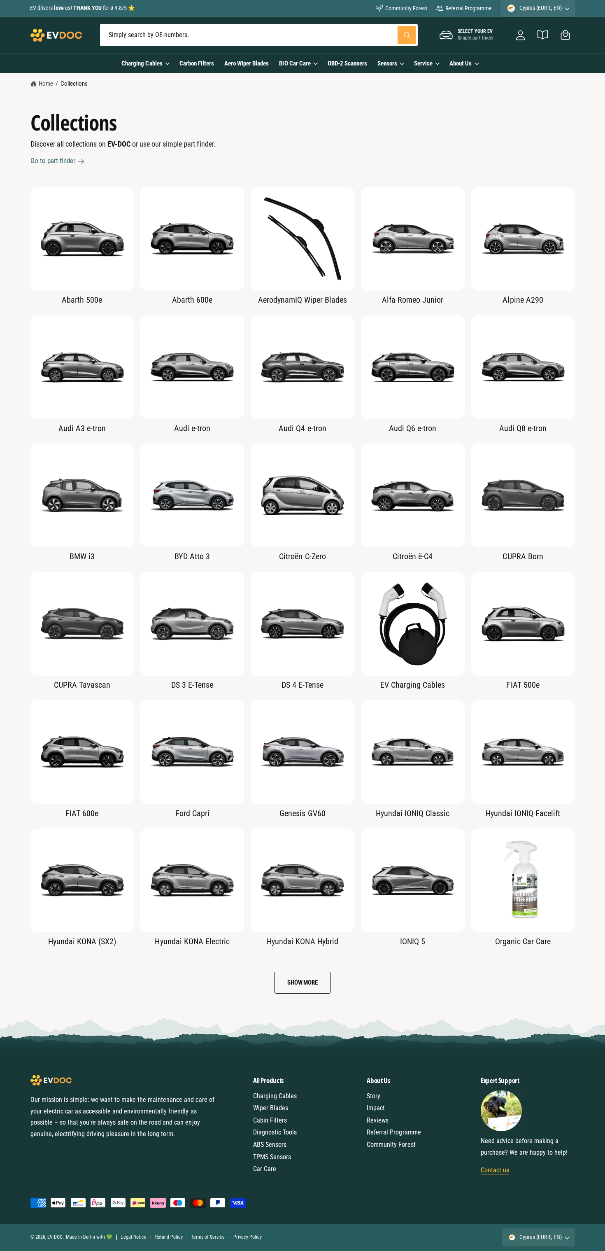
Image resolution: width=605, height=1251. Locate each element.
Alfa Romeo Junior (412, 300)
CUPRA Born (523, 556)
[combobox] (258, 35)
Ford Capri (192, 813)
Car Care (264, 1169)
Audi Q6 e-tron (412, 428)
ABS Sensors (269, 1144)
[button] (565, 35)
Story (373, 1096)
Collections (74, 83)
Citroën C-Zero (302, 556)
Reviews (378, 1120)
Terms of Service (208, 1237)
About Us (460, 63)
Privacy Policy (247, 1237)
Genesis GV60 (302, 813)
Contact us (495, 1170)
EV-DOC (55, 1237)
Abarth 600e (192, 300)
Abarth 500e (82, 300)
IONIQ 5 (412, 941)
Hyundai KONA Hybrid (302, 941)
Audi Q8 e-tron (523, 428)
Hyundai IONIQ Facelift (523, 813)
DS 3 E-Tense (192, 685)
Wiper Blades (270, 1108)
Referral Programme (468, 8)
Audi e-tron (192, 428)
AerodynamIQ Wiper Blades (302, 300)
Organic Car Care (523, 941)
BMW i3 (82, 556)
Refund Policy (169, 1237)
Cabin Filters (270, 1120)
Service (423, 63)
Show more (302, 982)
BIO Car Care (294, 63)
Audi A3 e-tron (82, 428)
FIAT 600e (81, 813)
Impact (376, 1108)
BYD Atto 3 (192, 556)
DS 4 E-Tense (302, 685)
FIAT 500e (522, 685)
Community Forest (406, 8)
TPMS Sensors (272, 1157)
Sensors (387, 63)
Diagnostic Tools (275, 1132)
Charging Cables (141, 63)
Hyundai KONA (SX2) (82, 941)
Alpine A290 (523, 300)
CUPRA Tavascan (82, 685)
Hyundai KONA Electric (192, 941)
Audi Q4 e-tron (302, 428)
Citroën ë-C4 (413, 556)
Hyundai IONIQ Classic (412, 813)
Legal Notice (133, 1237)
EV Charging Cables (412, 685)
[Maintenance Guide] (543, 35)
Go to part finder (52, 160)
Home (46, 83)
